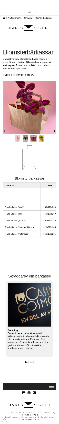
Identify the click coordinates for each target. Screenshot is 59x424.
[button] (29, 11)
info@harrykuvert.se (29, 419)
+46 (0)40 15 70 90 (29, 415)
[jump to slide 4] (41, 138)
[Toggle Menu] (51, 386)
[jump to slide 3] (33, 138)
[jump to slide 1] (17, 138)
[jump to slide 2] (25, 138)
